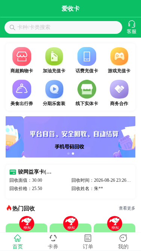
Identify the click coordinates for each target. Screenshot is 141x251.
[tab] (17, 241)
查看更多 (127, 208)
